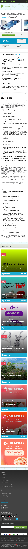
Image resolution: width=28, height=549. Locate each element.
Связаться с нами (4, 502)
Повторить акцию (8, 35)
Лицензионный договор (6, 493)
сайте (10, 82)
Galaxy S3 (9, 56)
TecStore (18, 54)
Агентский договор (5, 492)
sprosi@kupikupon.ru (5, 501)
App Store (4, 516)
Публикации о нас (5, 475)
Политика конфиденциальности (8, 496)
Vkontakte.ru (3, 508)
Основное (3, 51)
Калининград (14, 1)
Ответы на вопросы (5, 480)
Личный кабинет (26, 1)
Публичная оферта (5, 495)
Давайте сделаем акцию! (7, 484)
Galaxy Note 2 (18, 59)
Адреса (9, 51)
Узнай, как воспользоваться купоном (13, 93)
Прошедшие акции (5, 487)
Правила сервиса (5, 479)
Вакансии (3, 477)
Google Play (11, 516)
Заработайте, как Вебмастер (7, 486)
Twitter (5, 508)
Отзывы (14, 51)
